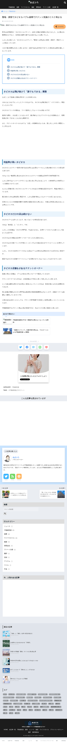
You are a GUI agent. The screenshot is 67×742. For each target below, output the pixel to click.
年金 (6, 569)
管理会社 (38, 7)
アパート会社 (32, 694)
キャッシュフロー (54, 694)
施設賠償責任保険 (56, 706)
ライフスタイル (25, 7)
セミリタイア (47, 697)
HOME (6, 729)
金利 (11, 713)
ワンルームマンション (46, 700)
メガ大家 (23, 700)
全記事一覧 (55, 7)
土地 (5, 706)
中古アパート (18, 703)
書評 (6, 553)
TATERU (11, 694)
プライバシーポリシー (56, 729)
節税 (31, 710)
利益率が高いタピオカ (17, 71)
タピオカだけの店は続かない (20, 74)
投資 (36, 706)
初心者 (44, 703)
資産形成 (59, 710)
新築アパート (44, 706)
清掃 (5, 710)
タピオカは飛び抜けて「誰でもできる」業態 (25, 67)
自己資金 (37, 710)
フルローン (57, 697)
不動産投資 (12, 7)
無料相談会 (35, 732)
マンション (14, 700)
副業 (18, 7)
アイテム (8, 561)
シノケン (30, 697)
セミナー (38, 697)
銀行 (17, 713)
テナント (22, 390)
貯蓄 (51, 710)
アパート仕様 (46, 7)
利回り (51, 703)
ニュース (8, 526)
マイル (7, 565)
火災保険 (12, 710)
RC (5, 694)
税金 (19, 710)
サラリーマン (20, 697)
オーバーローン (42, 694)
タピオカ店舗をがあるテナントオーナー (23, 78)
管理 (25, 710)
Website (19, 479)
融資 (33, 7)
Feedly (12, 479)
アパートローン (21, 694)
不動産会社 (57, 700)
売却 (6, 557)
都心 (5, 713)
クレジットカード (8, 697)
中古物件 (27, 703)
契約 (23, 706)
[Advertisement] (33, 142)
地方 (11, 706)
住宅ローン (36, 703)
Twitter (6, 479)
